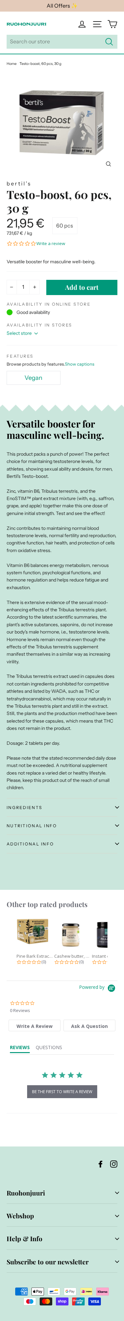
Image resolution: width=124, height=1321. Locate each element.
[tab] (35, 1025)
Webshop (20, 1215)
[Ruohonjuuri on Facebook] (100, 1163)
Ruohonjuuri (26, 1193)
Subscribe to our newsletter (48, 1261)
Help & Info (24, 1238)
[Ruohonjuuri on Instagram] (113, 1163)
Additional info (30, 843)
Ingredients (24, 807)
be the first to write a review (62, 1091)
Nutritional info (32, 825)
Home (12, 63)
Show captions (79, 364)
